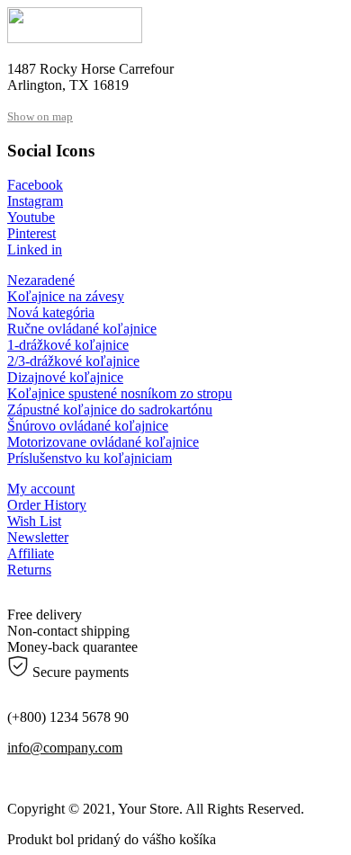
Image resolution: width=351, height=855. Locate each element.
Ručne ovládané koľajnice (82, 328)
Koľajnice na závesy (65, 296)
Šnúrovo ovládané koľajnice (87, 425)
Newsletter (37, 537)
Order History (46, 504)
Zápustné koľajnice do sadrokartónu (109, 409)
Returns (29, 569)
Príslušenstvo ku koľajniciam (89, 458)
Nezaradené (41, 280)
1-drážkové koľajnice (68, 344)
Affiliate (30, 553)
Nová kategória (50, 312)
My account (41, 488)
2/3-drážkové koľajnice (73, 361)
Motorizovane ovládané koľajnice (103, 442)
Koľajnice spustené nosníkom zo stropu (119, 393)
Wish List (34, 521)
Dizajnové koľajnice (65, 377)
